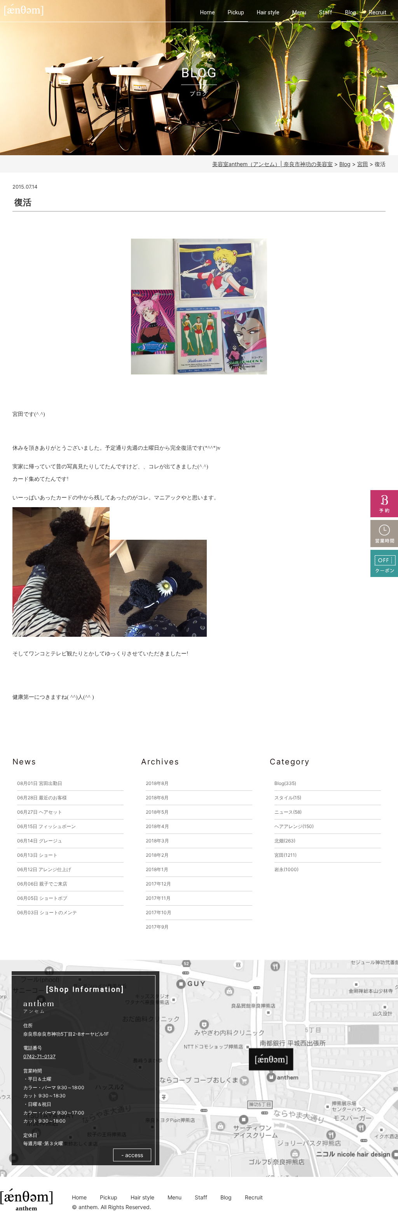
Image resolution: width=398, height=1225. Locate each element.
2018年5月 (157, 812)
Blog (350, 12)
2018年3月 (157, 841)
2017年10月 (158, 912)
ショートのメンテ (47, 912)
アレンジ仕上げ (44, 869)
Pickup (236, 12)
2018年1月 (157, 869)
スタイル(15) (287, 797)
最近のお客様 (42, 797)
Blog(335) (285, 783)
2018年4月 (157, 826)
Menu (299, 12)
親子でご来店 (42, 884)
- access (132, 1155)
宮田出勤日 (39, 783)
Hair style (268, 12)
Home (207, 12)
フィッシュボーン (46, 826)
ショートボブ (42, 898)
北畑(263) (284, 841)
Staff (325, 12)
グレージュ (39, 841)
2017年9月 (157, 927)
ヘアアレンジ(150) (294, 826)
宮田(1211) (285, 855)
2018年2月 (157, 855)
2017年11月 (158, 898)
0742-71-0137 (39, 1056)
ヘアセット (39, 812)
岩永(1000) (286, 869)
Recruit (377, 12)
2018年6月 (157, 797)
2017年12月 (158, 884)
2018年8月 (157, 783)
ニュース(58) (288, 812)
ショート (37, 855)
